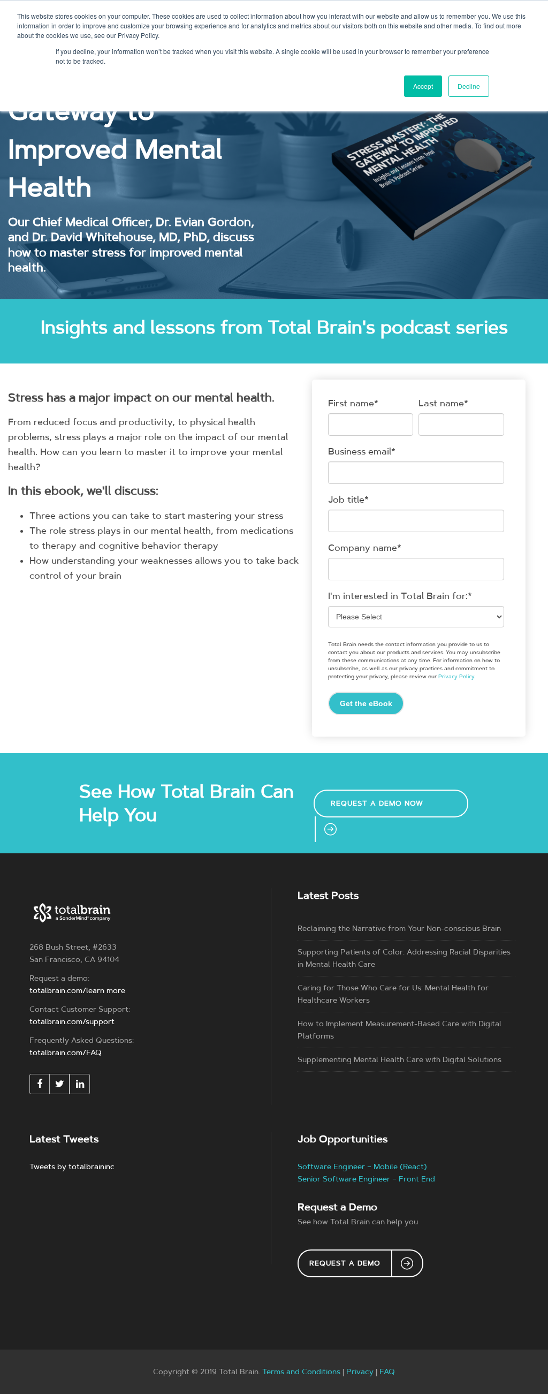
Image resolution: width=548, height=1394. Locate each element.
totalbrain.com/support (72, 1021)
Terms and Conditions (301, 1371)
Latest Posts (328, 895)
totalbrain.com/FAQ (65, 1052)
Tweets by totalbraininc (72, 1166)
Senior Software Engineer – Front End (366, 1179)
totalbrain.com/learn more (77, 990)
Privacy (360, 1371)
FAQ (387, 1371)
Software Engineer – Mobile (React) (362, 1166)
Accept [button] (423, 85)
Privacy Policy (456, 676)
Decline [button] (469, 85)
